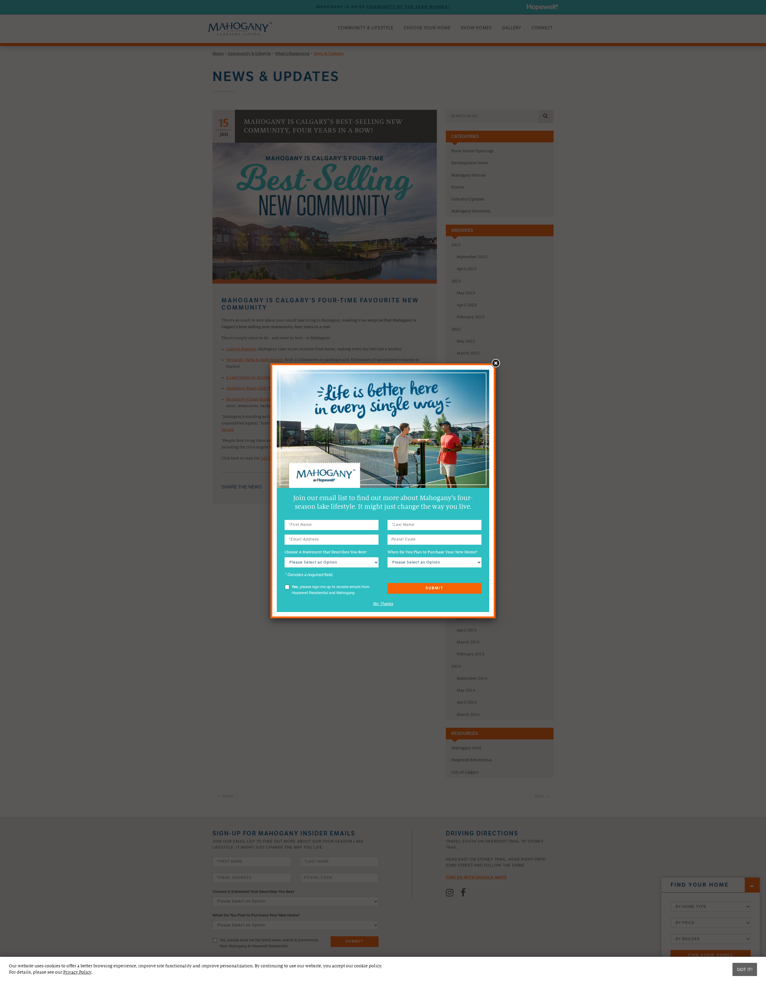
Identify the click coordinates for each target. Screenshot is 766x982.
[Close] (495, 363)
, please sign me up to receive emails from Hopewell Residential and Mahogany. (331, 590)
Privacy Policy (77, 972)
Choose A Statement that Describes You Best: (326, 552)
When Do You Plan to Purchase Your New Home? (432, 552)
